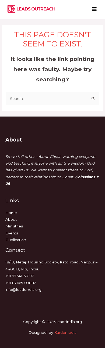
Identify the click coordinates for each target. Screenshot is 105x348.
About (11, 219)
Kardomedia (65, 332)
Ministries (14, 226)
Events (11, 233)
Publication (15, 240)
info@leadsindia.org (23, 289)
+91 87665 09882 (20, 283)
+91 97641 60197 (19, 276)
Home (11, 213)
